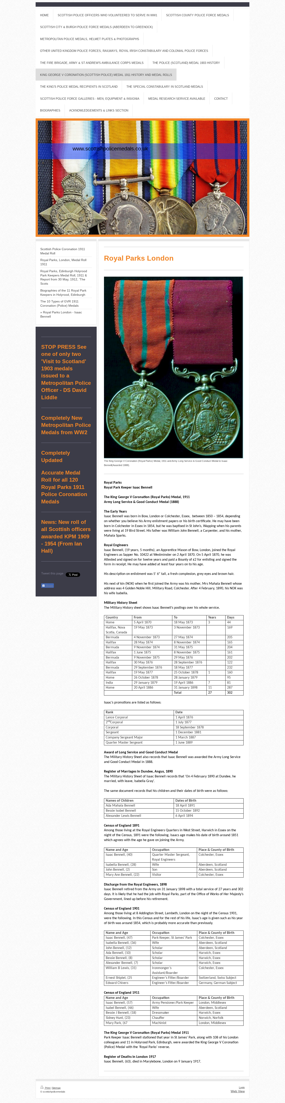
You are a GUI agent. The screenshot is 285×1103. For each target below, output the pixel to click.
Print (47, 1088)
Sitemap (56, 1088)
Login (242, 1087)
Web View (238, 1091)
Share (49, 585)
